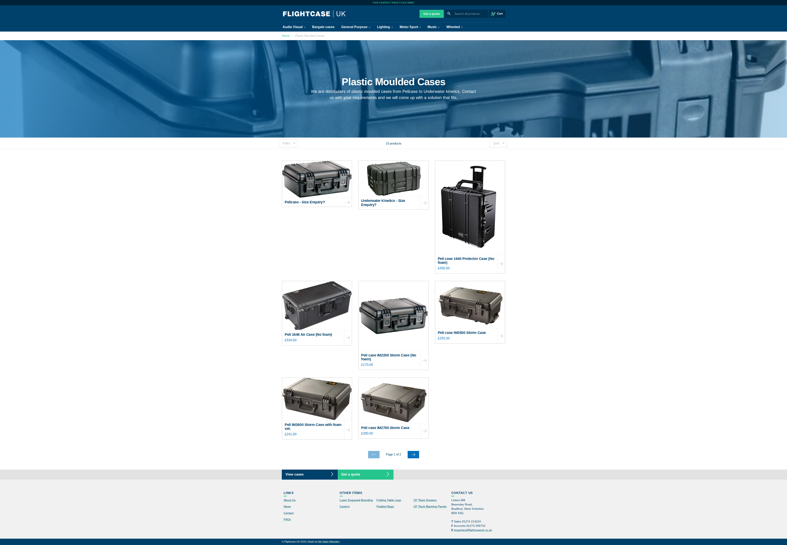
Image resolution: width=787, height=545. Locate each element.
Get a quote (431, 13)
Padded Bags (385, 506)
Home (286, 35)
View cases (294, 474)
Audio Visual (295, 27)
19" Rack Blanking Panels (430, 506)
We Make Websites (329, 541)
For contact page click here (393, 2)
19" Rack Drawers (425, 500)
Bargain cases (323, 27)
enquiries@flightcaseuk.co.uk (473, 530)
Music (435, 27)
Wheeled (456, 27)
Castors (345, 506)
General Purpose (357, 27)
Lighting (386, 27)
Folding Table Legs (388, 500)
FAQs (287, 519)
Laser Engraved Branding (356, 500)
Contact (289, 513)
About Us (290, 500)
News (287, 506)
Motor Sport (412, 27)
